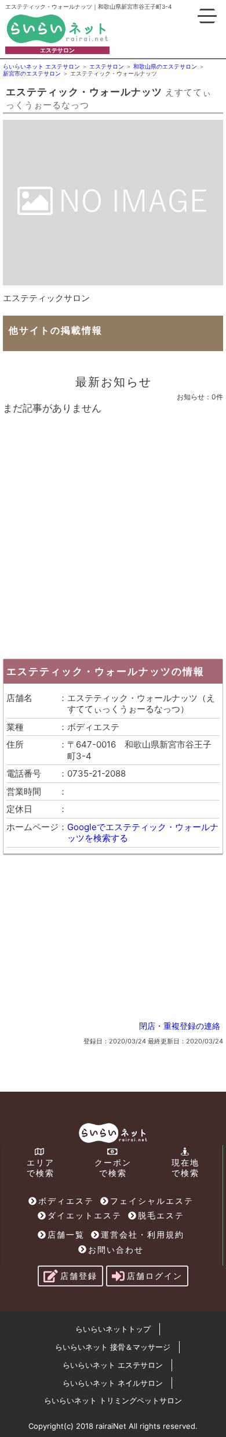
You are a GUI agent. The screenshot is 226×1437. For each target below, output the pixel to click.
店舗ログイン (155, 1276)
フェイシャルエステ (152, 1201)
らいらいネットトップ (113, 1329)
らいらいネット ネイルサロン (113, 1383)
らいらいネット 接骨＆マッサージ (112, 1347)
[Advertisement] (113, 533)
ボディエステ (66, 1201)
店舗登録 (78, 1276)
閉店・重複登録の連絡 (179, 1026)
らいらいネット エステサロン (113, 1365)
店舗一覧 (66, 1234)
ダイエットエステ (85, 1215)
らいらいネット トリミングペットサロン (113, 1400)
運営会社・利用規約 (142, 1234)
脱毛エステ (161, 1215)
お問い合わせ (116, 1249)
